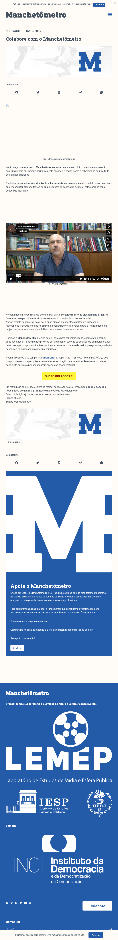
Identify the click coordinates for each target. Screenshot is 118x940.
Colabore (99, 4)
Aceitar (96, 935)
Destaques (14, 31)
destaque (15, 441)
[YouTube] (25, 903)
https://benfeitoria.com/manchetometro (70, 621)
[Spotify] (30, 903)
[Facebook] (16, 92)
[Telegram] (80, 92)
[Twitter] (38, 92)
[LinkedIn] (59, 92)
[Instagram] (16, 903)
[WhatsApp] (101, 92)
